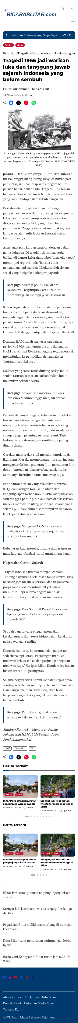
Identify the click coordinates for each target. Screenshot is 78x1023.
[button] (63, 8)
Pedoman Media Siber (39, 1003)
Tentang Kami (12, 1009)
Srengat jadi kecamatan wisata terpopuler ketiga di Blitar (57, 803)
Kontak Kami (12, 1003)
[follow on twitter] (21, 977)
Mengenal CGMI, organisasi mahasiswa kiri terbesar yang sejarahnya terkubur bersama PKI (36, 531)
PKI (32, 748)
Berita (19, 794)
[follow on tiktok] (32, 977)
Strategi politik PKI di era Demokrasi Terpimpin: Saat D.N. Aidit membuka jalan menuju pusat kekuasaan (36, 290)
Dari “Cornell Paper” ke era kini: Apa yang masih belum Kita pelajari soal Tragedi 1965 (37, 614)
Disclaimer (31, 997)
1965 (7, 748)
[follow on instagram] (10, 977)
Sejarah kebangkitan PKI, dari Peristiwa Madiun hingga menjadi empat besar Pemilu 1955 (36, 398)
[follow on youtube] (15, 977)
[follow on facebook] (4, 977)
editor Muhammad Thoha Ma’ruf (26, 89)
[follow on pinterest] (27, 977)
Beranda (9, 53)
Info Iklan (49, 997)
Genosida (20, 748)
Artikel (8, 45)
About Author (12, 997)
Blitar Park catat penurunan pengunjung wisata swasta (19, 802)
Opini (20, 45)
